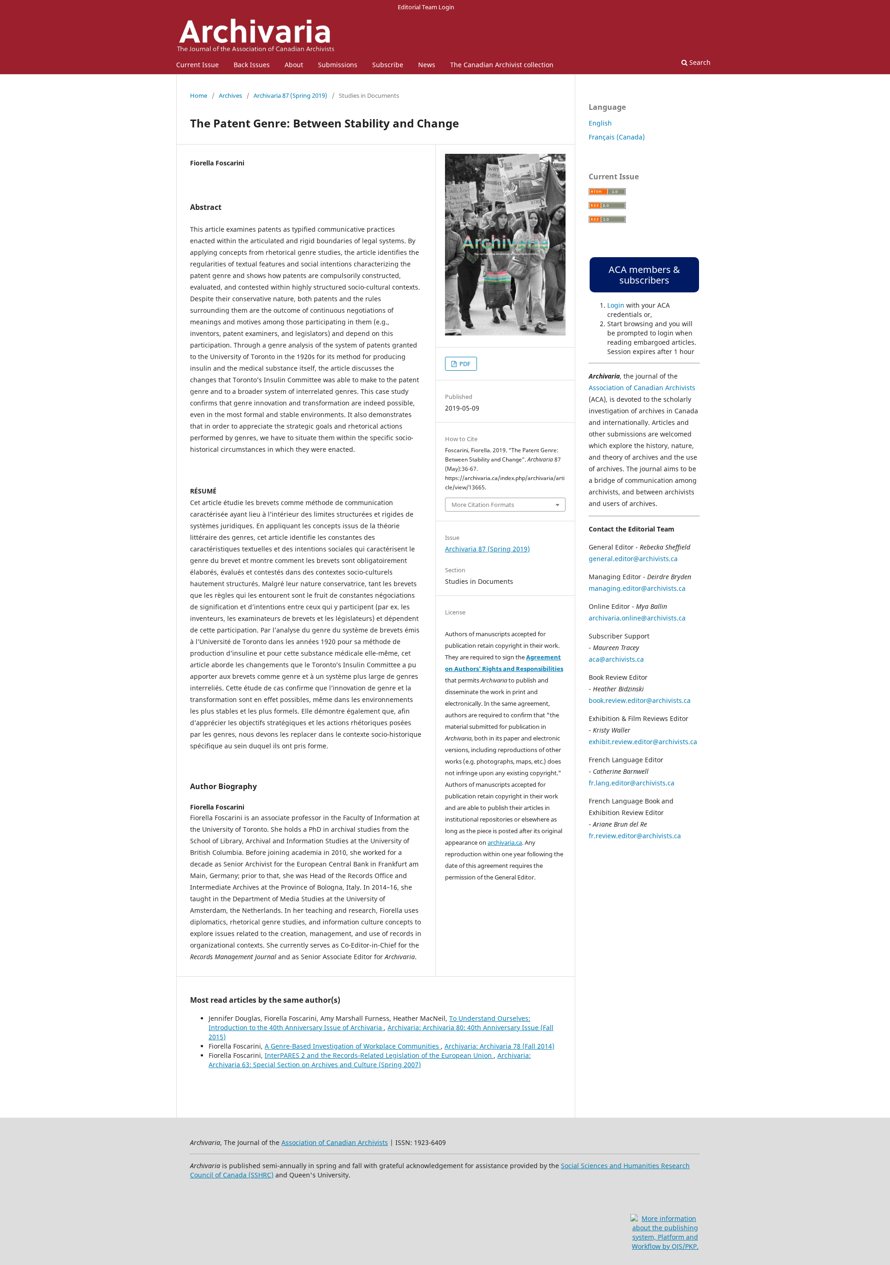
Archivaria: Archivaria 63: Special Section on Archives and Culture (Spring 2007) (370, 1060)
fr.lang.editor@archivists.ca (631, 782)
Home (198, 95)
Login (615, 305)
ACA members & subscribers (644, 274)
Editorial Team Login (426, 7)
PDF (464, 364)
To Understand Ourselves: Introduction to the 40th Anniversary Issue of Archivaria (369, 1023)
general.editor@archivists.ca (633, 558)
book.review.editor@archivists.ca (640, 700)
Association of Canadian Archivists (642, 387)
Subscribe (387, 64)
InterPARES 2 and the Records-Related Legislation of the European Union (379, 1055)
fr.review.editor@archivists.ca (635, 835)
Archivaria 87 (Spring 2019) (290, 95)
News (426, 64)
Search (699, 62)
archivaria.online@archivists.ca (637, 618)
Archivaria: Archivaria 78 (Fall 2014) (499, 1046)
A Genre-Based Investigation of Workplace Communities (353, 1046)
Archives (230, 95)
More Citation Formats (482, 504)
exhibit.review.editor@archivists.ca (643, 741)
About (294, 64)
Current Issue (197, 64)
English (600, 123)
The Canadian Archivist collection (501, 64)
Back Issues (252, 64)
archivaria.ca (505, 842)
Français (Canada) (617, 137)
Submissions (337, 64)
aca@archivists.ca (616, 659)
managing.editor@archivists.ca (637, 588)
